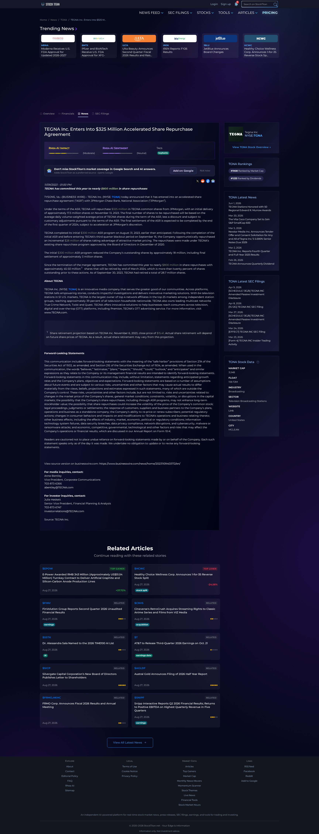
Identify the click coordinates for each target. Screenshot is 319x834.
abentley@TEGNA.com (58, 487)
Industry (235, 387)
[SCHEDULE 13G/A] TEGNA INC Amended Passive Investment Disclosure (246, 294)
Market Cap (237, 368)
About (69, 766)
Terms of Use (129, 766)
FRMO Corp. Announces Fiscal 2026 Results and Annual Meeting (79, 705)
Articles (189, 766)
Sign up (226, 4)
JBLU (206, 45)
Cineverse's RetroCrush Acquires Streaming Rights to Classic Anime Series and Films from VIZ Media (174, 610)
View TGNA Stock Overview (251, 147)
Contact (69, 771)
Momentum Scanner (189, 785)
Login (214, 4)
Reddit (249, 776)
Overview (49, 113)
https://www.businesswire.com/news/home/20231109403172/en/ (139, 463)
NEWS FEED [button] (149, 13)
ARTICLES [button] (246, 13)
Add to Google (249, 780)
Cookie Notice (130, 771)
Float (233, 378)
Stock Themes (189, 790)
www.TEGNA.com (55, 312)
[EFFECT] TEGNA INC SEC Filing (247, 331)
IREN (166, 45)
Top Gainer (117, 568)
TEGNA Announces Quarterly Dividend (251, 263)
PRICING (270, 13)
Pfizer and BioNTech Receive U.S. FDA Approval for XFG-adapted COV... (95, 53)
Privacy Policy (130, 776)
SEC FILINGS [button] (178, 13)
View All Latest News (127, 742)
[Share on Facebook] (207, 181)
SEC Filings (102, 113)
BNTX (85, 45)
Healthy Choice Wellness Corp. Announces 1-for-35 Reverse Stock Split (173, 576)
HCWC (248, 45)
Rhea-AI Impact (59, 148)
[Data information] (258, 362)
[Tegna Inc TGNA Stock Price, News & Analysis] (236, 134)
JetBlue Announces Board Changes (216, 50)
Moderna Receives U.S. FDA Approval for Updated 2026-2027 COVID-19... (55, 53)
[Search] (275, 4)
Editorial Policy (69, 776)
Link (231, 410)
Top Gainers (189, 771)
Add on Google (183, 170)
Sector (234, 397)
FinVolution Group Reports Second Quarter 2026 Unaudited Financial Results (82, 610)
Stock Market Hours (189, 804)
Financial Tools (189, 800)
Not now (205, 170)
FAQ (69, 780)
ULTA (125, 45)
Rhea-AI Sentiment (115, 148)
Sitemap (69, 790)
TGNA (116, 197)
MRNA (44, 45)
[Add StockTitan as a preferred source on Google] (212, 181)
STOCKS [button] (203, 13)
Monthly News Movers (189, 780)
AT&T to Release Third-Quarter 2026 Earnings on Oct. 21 (171, 643)
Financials (68, 113)
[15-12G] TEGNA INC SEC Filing (246, 306)
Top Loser (210, 568)
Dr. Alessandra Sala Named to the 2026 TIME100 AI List (78, 643)
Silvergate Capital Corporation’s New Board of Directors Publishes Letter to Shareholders (79, 675)
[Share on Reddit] (202, 181)
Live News (189, 795)
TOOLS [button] (224, 13)
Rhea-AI (69, 785)
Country (235, 416)
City (231, 425)
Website (234, 406)
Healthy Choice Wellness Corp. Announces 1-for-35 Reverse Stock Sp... (260, 52)
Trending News (57, 28)
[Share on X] (196, 181)
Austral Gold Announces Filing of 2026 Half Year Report (170, 674)
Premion (116, 308)
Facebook (249, 771)
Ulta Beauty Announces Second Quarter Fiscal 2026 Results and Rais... (137, 52)
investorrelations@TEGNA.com (64, 511)
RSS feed (249, 766)
